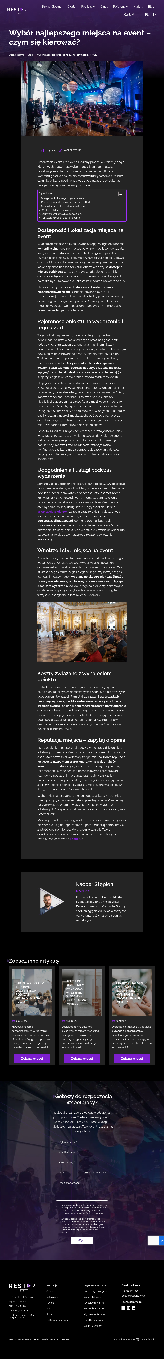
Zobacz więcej (32, 1059)
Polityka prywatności (57, 1320)
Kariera (138, 6)
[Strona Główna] (18, 11)
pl (147, 14)
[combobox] (87, 1172)
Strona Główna (51, 6)
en (155, 14)
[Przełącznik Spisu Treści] (119, 193)
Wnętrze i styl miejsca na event (57, 210)
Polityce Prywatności (95, 1213)
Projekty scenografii (94, 1320)
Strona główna (16, 55)
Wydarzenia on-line (94, 1302)
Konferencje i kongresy (96, 1291)
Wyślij (82, 1240)
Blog (151, 6)
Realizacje (88, 6)
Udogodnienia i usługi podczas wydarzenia (63, 206)
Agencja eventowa (18, 1301)
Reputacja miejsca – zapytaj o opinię (60, 217)
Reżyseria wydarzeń (94, 1308)
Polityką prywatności (95, 1227)
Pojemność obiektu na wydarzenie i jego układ (65, 202)
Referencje (120, 6)
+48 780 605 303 (129, 1290)
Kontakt (129, 14)
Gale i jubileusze (92, 1297)
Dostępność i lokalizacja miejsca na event (63, 198)
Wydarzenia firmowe (95, 1314)
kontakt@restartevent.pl (133, 1295)
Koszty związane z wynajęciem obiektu (61, 213)
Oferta (71, 6)
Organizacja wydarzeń (95, 1285)
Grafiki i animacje (93, 1325)
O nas (104, 6)
